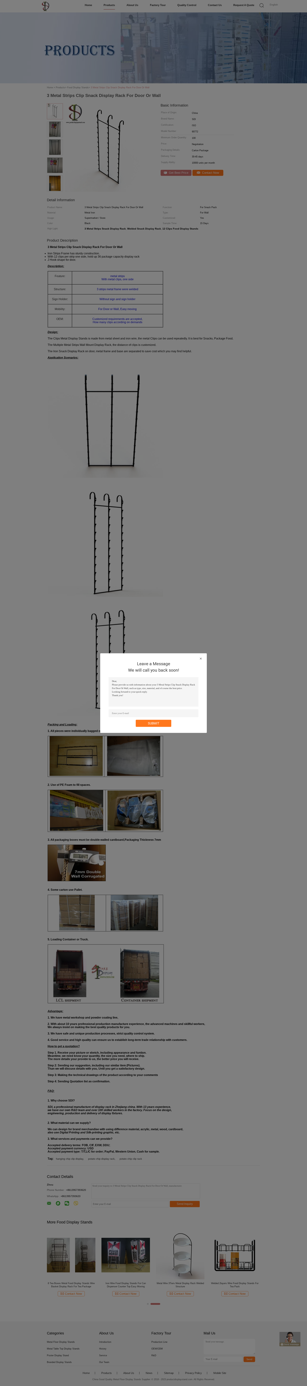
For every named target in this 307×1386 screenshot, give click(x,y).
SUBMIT (153, 723)
